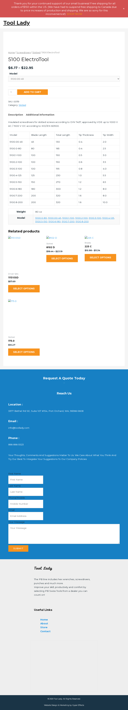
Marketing (64, 705)
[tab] (15, 115)
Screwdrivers (23, 52)
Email (11, 510)
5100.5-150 (41, 221)
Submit (18, 548)
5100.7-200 (68, 221)
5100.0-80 (41, 218)
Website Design (51, 705)
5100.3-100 (95, 218)
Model (13, 73)
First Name (14, 473)
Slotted (36, 52)
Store (44, 627)
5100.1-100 (68, 218)
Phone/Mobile (16, 497)
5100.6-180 (54, 221)
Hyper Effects (78, 705)
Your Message (16, 522)
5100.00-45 (54, 218)
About (44, 623)
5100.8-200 (82, 221)
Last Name (14, 485)
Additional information (40, 114)
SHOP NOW (74, 14)
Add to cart (32, 92)
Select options (24, 288)
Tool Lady (16, 23)
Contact (45, 631)
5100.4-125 (108, 218)
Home (11, 52)
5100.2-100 (81, 218)
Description (15, 114)
